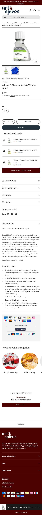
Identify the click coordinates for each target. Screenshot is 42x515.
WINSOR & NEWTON (9, 78)
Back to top (21, 424)
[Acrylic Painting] (10, 361)
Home (4, 23)
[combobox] (21, 17)
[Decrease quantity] (35, 507)
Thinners (4, 82)
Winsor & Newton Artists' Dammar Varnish (26, 150)
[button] (34, 10)
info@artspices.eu (8, 483)
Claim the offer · (21, 170)
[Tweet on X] (8, 214)
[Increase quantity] (39, 507)
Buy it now (21, 127)
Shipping (12, 96)
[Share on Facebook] (12, 214)
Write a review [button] (21, 405)
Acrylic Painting (10, 372)
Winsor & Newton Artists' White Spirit (25, 139)
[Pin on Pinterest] (16, 214)
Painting (10, 23)
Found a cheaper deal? (9, 209)
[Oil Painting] (29, 361)
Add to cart (28, 121)
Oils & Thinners (28, 23)
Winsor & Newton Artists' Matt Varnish (25, 160)
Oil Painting (18, 23)
